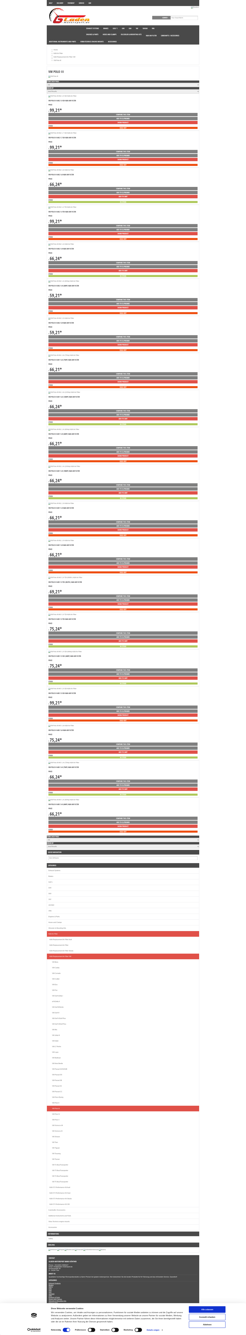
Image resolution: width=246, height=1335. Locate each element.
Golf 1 (50, 882)
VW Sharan (56, 1137)
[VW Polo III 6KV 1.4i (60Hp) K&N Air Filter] (63, 800)
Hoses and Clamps (55, 922)
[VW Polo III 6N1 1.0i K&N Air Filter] (61, 540)
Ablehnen (207, 1324)
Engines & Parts (54, 917)
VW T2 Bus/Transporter (60, 1165)
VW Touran (56, 1159)
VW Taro (55, 1142)
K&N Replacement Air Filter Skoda (61, 951)
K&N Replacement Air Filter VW (60, 956)
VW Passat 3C (57, 1086)
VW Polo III (56, 1108)
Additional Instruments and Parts (59, 1216)
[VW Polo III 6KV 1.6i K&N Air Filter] (61, 726)
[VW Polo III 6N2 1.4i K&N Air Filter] (61, 244)
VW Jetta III (56, 1035)
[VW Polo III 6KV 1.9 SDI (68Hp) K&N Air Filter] (65, 652)
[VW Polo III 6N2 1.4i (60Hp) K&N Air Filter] (63, 281)
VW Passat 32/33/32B (59, 1069)
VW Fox (54, 990)
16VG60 (51, 905)
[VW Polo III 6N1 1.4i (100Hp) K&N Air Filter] (64, 466)
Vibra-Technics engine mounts (59, 1221)
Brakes (50, 876)
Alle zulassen (207, 1309)
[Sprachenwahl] (195, 7)
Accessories (52, 1227)
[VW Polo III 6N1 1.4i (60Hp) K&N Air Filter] (63, 429)
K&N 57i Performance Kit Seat (59, 1193)
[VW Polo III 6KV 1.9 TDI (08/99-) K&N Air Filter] (65, 577)
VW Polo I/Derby (57, 1097)
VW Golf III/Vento (58, 1007)
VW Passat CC (57, 1092)
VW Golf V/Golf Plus (59, 1018)
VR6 (50, 911)
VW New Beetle (57, 1063)
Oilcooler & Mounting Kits (57, 928)
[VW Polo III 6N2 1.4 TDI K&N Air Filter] (62, 207)
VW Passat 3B (57, 1080)
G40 (49, 888)
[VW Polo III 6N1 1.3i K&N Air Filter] (61, 503)
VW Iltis (54, 1030)
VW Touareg (56, 1153)
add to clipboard (123, 118)
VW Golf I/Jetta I (57, 996)
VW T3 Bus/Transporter (60, 1170)
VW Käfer (55, 1041)
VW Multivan (56, 1058)
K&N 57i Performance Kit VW (59, 1204)
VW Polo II (55, 1103)
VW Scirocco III (57, 1131)
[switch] (91, 1330)
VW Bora (55, 962)
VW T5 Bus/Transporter (60, 1182)
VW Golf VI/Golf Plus (59, 1024)
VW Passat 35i (57, 1075)
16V (49, 899)
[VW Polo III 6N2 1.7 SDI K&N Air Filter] (62, 133)
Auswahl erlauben (207, 1317)
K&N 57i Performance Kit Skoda (60, 1199)
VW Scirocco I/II (57, 1125)
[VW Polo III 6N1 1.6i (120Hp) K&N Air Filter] (64, 392)
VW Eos (55, 985)
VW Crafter (56, 979)
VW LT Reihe (56, 1046)
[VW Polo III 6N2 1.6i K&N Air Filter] (61, 170)
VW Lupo (55, 1052)
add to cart (123, 196)
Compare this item (123, 114)
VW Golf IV (55, 1013)
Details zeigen (153, 1330)
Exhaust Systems (54, 870)
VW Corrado (56, 973)
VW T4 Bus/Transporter (60, 1176)
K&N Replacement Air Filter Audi (60, 939)
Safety (50, 1238)
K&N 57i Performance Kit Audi (59, 1187)
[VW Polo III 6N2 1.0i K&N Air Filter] (61, 318)
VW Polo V (55, 1120)
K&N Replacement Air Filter (58, 945)
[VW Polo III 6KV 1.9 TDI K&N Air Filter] (62, 614)
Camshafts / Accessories (56, 1210)
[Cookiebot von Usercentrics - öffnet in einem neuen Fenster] (34, 1330)
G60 (49, 893)
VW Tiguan (56, 1148)
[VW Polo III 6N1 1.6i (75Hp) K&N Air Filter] (63, 355)
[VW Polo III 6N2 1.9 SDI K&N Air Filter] (62, 96)
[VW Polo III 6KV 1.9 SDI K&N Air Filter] (62, 689)
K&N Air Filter (53, 934)
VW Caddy (55, 968)
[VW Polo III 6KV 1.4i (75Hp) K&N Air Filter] (63, 763)
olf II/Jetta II (56, 1001)
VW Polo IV (56, 1114)
